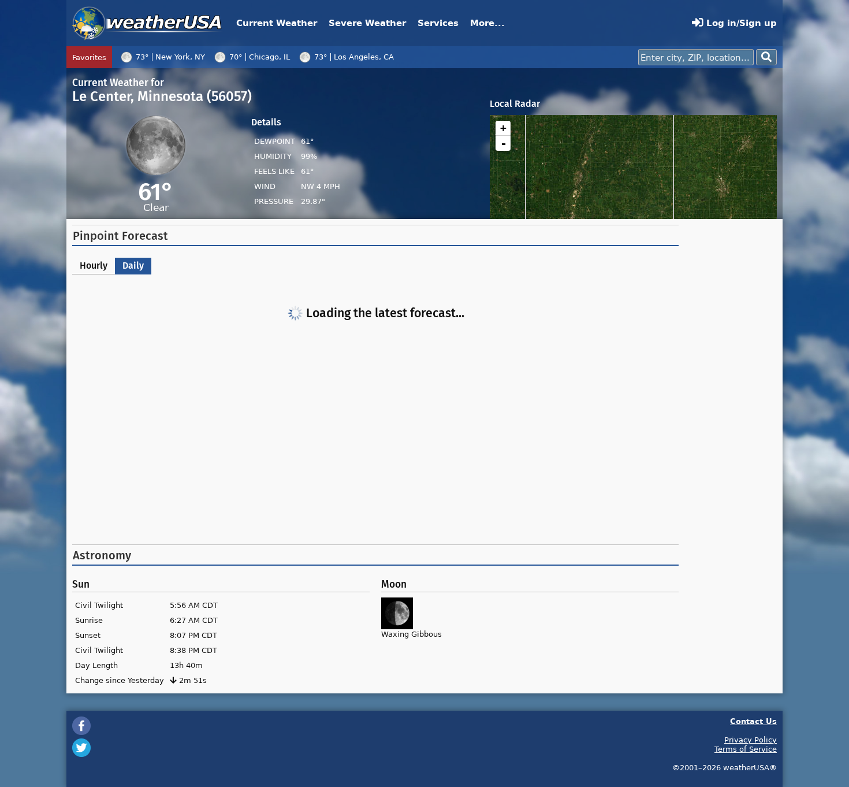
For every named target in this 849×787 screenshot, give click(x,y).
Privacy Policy (750, 739)
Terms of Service (745, 749)
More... (487, 22)
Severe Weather (367, 22)
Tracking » (419, 60)
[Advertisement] (375, 446)
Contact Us (753, 721)
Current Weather (276, 22)
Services (438, 22)
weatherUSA (147, 23)
